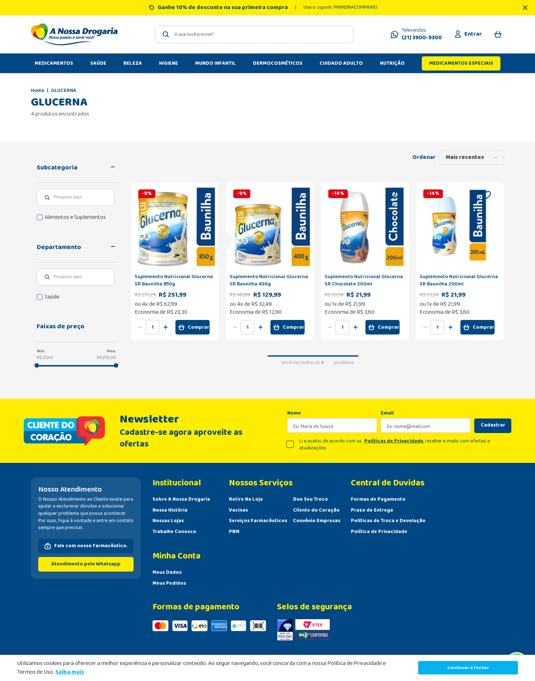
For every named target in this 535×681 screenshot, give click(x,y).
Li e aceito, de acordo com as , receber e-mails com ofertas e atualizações (394, 445)
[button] (76, 167)
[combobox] (254, 34)
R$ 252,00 (106, 357)
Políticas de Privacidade (393, 441)
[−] (140, 327)
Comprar (198, 327)
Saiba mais (69, 672)
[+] (165, 327)
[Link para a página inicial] (37, 91)
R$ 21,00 (45, 357)
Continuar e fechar (468, 667)
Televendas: (422, 34)
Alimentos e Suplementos (75, 217)
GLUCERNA (63, 91)
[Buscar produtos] (166, 34)
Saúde (52, 297)
